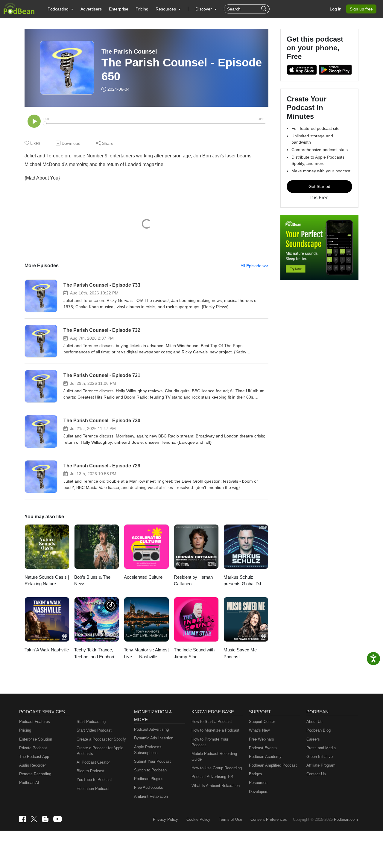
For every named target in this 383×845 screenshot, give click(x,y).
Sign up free (361, 9)
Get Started (319, 186)
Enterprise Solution (35, 739)
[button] (60, 9)
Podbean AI (29, 782)
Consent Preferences (268, 819)
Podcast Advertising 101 (213, 776)
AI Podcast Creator (93, 762)
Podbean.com (346, 819)
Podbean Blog (318, 730)
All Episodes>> (254, 265)
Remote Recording (35, 774)
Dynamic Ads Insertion (153, 738)
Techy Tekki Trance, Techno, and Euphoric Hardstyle (95, 653)
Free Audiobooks (148, 787)
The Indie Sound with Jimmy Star (194, 653)
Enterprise (118, 9)
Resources (258, 782)
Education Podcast (93, 788)
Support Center (262, 721)
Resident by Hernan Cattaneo (193, 580)
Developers (258, 791)
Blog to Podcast (90, 771)
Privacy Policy (165, 819)
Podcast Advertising (151, 729)
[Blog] (45, 819)
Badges (255, 774)
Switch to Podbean (150, 770)
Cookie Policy (198, 819)
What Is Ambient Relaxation (216, 785)
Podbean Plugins (148, 778)
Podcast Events (263, 748)
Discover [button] (204, 9)
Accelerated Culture (143, 577)
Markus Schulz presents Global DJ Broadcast (242, 581)
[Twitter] (34, 819)
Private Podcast (33, 748)
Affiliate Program (320, 765)
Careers (313, 739)
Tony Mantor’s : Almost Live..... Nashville (146, 653)
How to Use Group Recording (217, 768)
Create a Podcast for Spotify (101, 739)
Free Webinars (261, 739)
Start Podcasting (91, 721)
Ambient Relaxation (151, 796)
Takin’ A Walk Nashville (47, 649)
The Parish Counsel (129, 51)
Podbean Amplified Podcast (273, 765)
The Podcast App (34, 756)
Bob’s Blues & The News (92, 580)
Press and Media (321, 748)
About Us (314, 721)
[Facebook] (22, 819)
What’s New (259, 730)
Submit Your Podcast (152, 761)
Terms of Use (230, 819)
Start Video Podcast (94, 730)
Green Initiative (319, 756)
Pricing (142, 9)
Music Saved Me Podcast (240, 653)
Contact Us (316, 774)
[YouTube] (57, 819)
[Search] (264, 9)
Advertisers (91, 9)
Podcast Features (34, 721)
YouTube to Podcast (94, 779)
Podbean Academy (265, 756)
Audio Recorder (32, 765)
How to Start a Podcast (212, 721)
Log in (335, 9)
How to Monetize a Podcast (215, 730)
